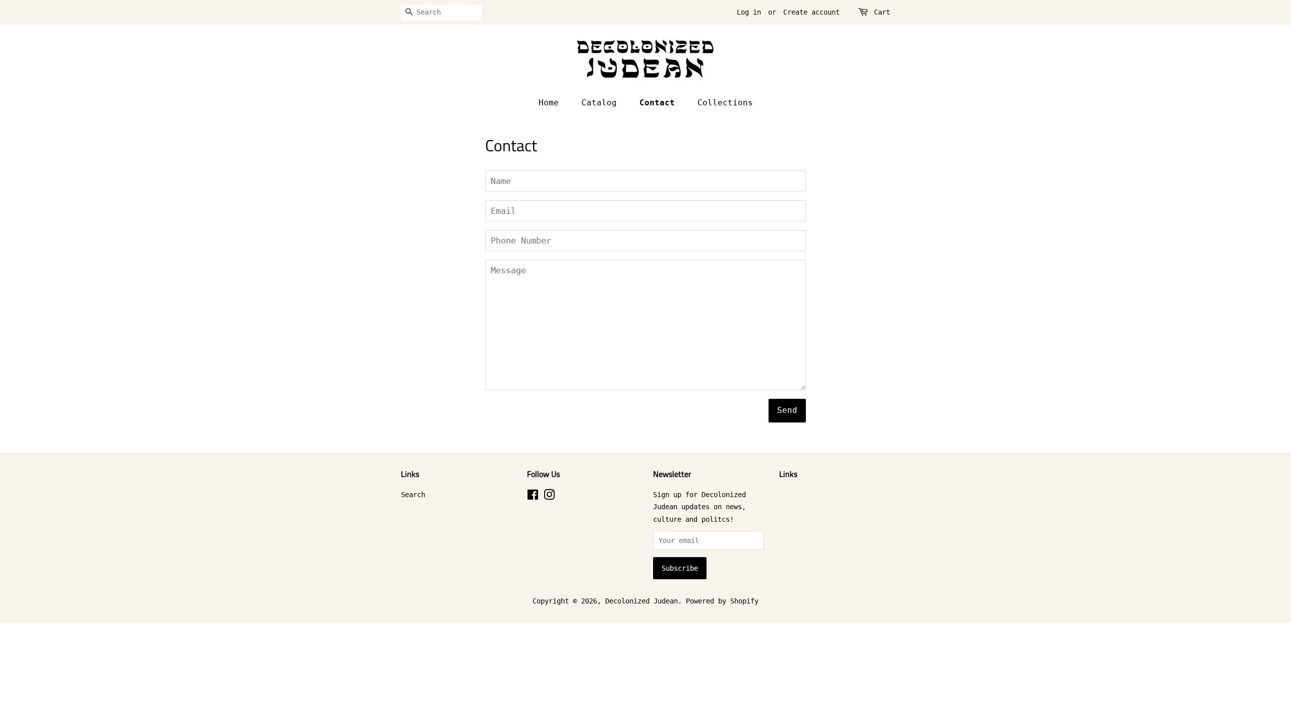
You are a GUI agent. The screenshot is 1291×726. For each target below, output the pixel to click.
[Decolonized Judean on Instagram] (549, 497)
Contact (657, 102)
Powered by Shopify (722, 601)
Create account (811, 12)
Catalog (599, 102)
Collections (725, 102)
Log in (749, 12)
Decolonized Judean (641, 601)
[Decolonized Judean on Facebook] (533, 497)
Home (549, 102)
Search (413, 495)
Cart (882, 12)
